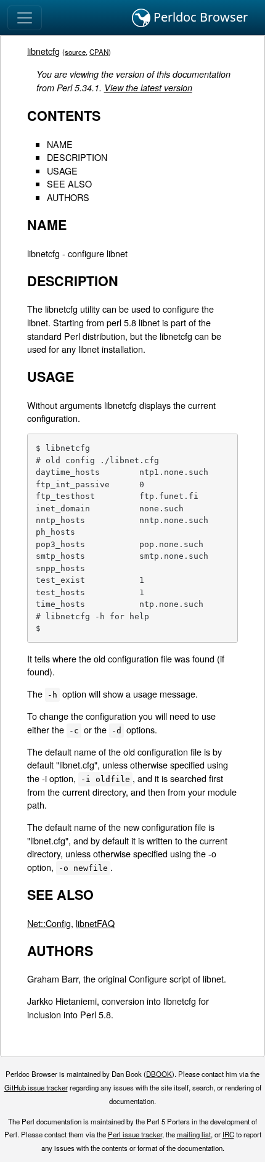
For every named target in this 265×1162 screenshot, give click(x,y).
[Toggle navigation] (24, 18)
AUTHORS (68, 197)
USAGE (62, 170)
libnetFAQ (95, 923)
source (75, 52)
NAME (60, 144)
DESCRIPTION (77, 156)
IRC (228, 1134)
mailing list (194, 1134)
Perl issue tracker (135, 1134)
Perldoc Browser (199, 17)
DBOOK (159, 1074)
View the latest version (148, 87)
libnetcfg (43, 50)
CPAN (98, 52)
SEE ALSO (69, 183)
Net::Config (49, 923)
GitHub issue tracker (36, 1087)
